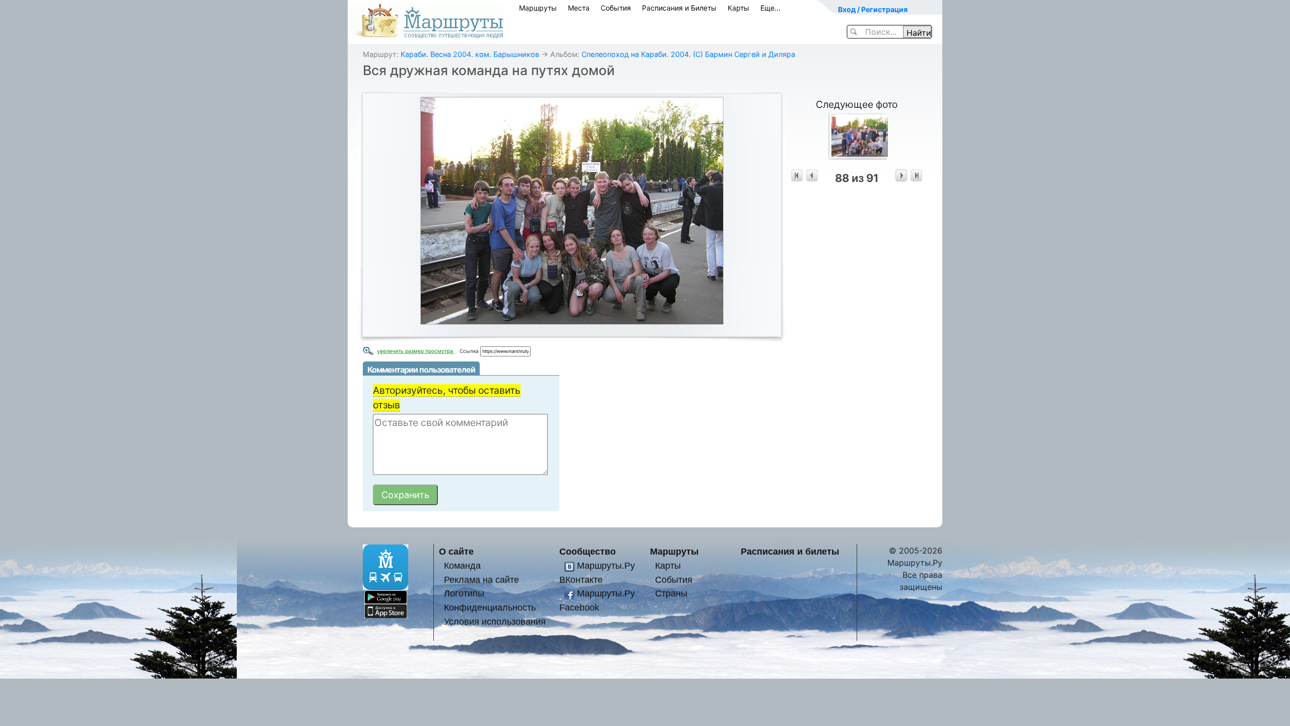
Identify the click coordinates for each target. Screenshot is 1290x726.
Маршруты (538, 8)
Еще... (770, 8)
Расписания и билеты (790, 551)
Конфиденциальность (490, 607)
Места (579, 8)
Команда (462, 565)
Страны (671, 593)
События (616, 8)
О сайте (456, 551)
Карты (738, 8)
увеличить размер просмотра (416, 351)
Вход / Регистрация (873, 9)
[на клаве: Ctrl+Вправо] (901, 175)
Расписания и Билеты (679, 8)
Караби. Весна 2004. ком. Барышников (470, 54)
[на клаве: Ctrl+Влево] (812, 175)
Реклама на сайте (481, 579)
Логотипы (464, 593)
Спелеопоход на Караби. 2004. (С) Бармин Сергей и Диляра (688, 54)
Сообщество (587, 551)
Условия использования (495, 621)
